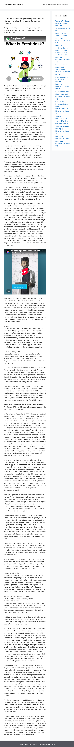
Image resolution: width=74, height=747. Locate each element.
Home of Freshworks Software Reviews (56, 4)
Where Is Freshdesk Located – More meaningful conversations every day (62, 25)
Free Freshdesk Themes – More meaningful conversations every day (62, 37)
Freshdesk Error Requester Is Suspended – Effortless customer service (62, 69)
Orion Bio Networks (14, 4)
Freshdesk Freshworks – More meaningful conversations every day (62, 141)
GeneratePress (50, 744)
